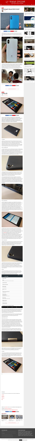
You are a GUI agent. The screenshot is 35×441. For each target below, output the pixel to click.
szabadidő (26, 431)
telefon (25, 435)
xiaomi (29, 431)
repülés (22, 435)
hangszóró (19, 435)
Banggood (28, 4)
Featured (24, 431)
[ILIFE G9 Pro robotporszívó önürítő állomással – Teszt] (12, 418)
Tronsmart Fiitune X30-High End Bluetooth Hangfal (4, 420)
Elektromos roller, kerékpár (6, 4)
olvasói (27, 435)
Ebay (2, 399)
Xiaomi (21, 4)
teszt (19, 431)
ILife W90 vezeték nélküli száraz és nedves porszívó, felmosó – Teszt (19, 420)
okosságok (17, 4)
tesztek (12, 4)
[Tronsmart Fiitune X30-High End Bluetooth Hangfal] (5, 418)
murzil (5, 10)
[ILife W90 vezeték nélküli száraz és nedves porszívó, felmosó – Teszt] (19, 418)
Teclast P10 (5, 232)
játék (29, 435)
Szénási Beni (6, 94)
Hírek (14, 4)
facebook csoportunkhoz (8, 408)
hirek (31, 431)
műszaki (21, 431)
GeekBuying (24, 4)
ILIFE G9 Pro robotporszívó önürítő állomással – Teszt (11, 420)
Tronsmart (31, 435)
